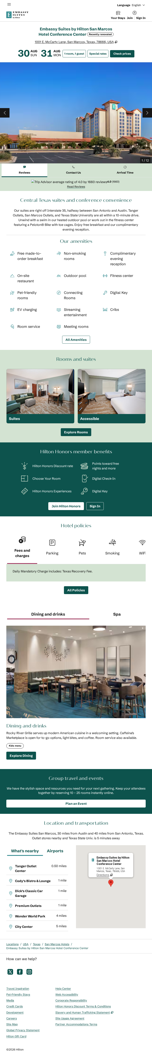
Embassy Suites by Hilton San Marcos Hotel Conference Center (47, 948)
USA (25, 944)
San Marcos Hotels (57, 944)
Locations (12, 944)
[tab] (24, 170)
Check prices (123, 53)
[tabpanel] (76, 184)
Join (130, 18)
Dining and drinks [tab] (48, 614)
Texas (36, 944)
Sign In (141, 18)
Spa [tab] (117, 614)
